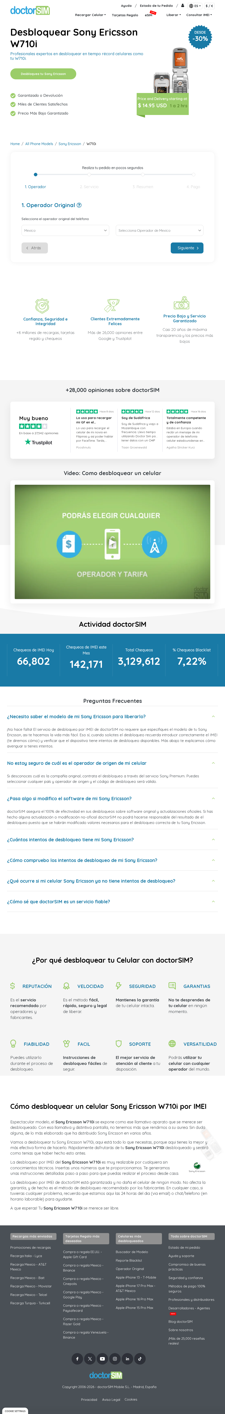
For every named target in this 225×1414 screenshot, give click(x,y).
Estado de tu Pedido (156, 6)
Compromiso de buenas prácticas (187, 1267)
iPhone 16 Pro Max (134, 1299)
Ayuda (126, 6)
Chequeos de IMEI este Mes (86, 650)
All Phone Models (39, 144)
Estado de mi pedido (184, 1247)
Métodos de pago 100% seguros (187, 1288)
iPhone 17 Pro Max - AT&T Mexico (135, 1288)
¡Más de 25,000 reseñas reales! (187, 1341)
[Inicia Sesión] (182, 6)
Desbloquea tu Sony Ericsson (43, 74)
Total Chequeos (139, 649)
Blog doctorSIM (180, 1321)
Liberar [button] (172, 15)
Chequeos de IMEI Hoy (33, 649)
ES (196, 6)
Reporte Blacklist (129, 1260)
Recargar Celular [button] (89, 15)
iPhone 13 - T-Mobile (136, 1277)
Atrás (36, 247)
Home (15, 144)
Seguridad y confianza (186, 1278)
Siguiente (186, 247)
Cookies (131, 1399)
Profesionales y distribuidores (191, 1299)
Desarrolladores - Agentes (189, 1310)
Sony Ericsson (70, 144)
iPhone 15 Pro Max (134, 1308)
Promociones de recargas (30, 1247)
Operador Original (130, 1269)
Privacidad (89, 1400)
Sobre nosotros (181, 1330)
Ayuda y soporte (181, 1256)
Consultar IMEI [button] (197, 15)
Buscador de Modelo (132, 1252)
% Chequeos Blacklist (192, 649)
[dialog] (15, 1411)
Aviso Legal (111, 1400)
